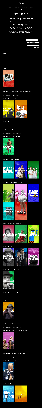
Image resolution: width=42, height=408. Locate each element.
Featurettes (13, 9)
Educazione (31, 7)
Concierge (17, 7)
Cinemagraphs (21, 9)
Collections (24, 7)
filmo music (29, 9)
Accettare (33, 405)
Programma (10, 7)
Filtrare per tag (29, 41)
